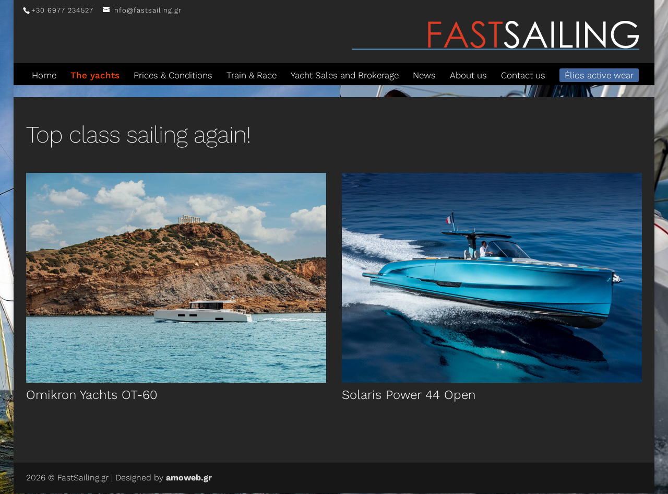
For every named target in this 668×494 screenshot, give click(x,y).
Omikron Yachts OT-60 (92, 394)
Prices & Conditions (173, 75)
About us (468, 75)
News (424, 75)
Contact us (523, 75)
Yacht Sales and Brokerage (345, 75)
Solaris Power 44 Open (408, 394)
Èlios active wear (599, 75)
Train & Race (251, 75)
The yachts (95, 75)
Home (44, 75)
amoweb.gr (189, 478)
